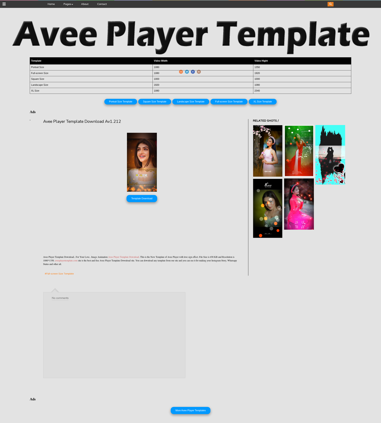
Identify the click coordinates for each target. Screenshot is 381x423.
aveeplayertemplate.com (66, 260)
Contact (102, 4)
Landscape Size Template (190, 101)
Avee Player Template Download (123, 256)
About (85, 4)
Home (51, 4)
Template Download (141, 198)
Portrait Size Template (120, 101)
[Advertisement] (132, 231)
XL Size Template (262, 101)
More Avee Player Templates (190, 410)
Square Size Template (154, 101)
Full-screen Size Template (229, 101)
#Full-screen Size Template (59, 273)
